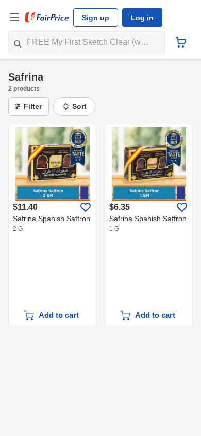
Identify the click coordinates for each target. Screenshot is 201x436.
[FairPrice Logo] (47, 17)
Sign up (95, 17)
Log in (142, 17)
